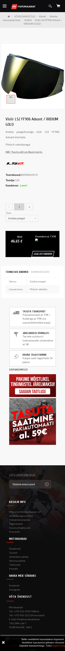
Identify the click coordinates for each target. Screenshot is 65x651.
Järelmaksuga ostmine (21, 515)
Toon (9, 212)
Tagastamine (16, 523)
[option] (10, 99)
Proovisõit (14, 531)
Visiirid (28, 20)
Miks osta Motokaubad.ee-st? (25, 511)
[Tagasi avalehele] (10, 16)
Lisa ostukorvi (42, 254)
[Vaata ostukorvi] (58, 4)
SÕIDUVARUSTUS (24, 16)
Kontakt (13, 568)
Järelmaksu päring (18, 556)
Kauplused (15, 548)
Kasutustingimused (19, 527)
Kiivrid (42, 16)
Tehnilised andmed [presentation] (17, 272)
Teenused (14, 564)
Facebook (14, 585)
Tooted (13, 552)
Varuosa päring (17, 560)
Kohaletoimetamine (19, 519)
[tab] (17, 272)
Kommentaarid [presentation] (40, 272)
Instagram (14, 589)
